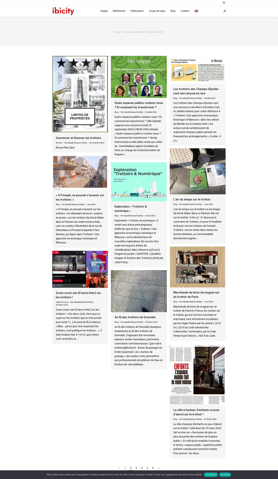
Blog (116, 112)
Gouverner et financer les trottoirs (78, 138)
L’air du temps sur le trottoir (192, 199)
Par (75, 143)
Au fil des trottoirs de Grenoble (135, 317)
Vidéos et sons (62, 302)
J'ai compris (210, 474)
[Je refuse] (274, 474)
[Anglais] (196, 11)
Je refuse (225, 474)
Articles (59, 143)
